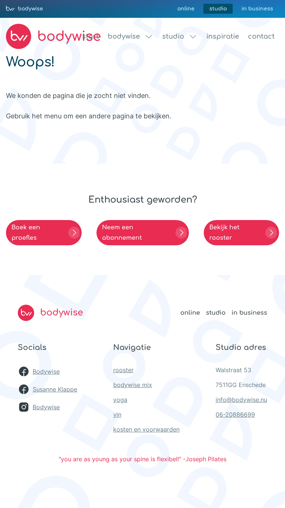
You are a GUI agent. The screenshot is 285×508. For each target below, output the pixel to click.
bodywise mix (132, 385)
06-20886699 (235, 414)
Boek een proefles (26, 232)
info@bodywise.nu (241, 399)
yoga (120, 399)
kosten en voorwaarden (146, 429)
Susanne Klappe (55, 389)
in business (257, 9)
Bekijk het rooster (224, 232)
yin (117, 414)
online (185, 9)
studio (218, 9)
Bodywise (46, 371)
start (90, 36)
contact (261, 36)
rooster (123, 370)
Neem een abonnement (122, 232)
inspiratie (222, 36)
